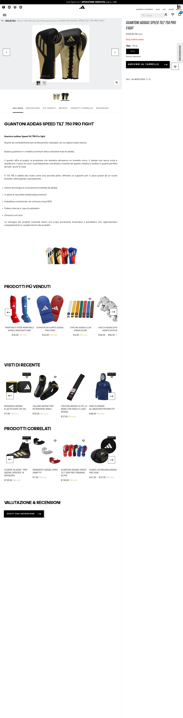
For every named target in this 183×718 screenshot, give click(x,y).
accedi (171, 9)
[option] (19, 317)
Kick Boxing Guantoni (47, 21)
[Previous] (10, 395)
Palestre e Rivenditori (144, 9)
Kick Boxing (29, 21)
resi (164, 9)
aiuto (158, 9)
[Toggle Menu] (4, 15)
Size (128, 46)
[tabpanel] (18, 396)
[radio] (56, 96)
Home (19, 21)
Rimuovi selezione (133, 57)
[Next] (111, 396)
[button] (8, 312)
